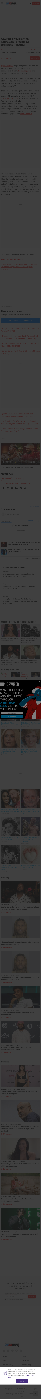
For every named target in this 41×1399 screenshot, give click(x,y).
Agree (22, 1381)
